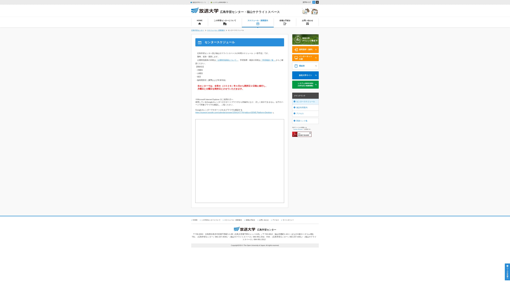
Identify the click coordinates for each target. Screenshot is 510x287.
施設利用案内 (301, 107)
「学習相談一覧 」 (268, 60)
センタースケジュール (305, 101)
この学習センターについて (210, 220)
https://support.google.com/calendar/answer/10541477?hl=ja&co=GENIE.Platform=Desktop (233, 112)
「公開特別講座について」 (227, 60)
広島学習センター (197, 30)
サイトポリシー (288, 220)
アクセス (300, 113)
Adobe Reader (298, 129)
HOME (195, 220)
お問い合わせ (264, 220)
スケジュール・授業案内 (216, 30)
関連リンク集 (301, 121)
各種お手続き (250, 220)
